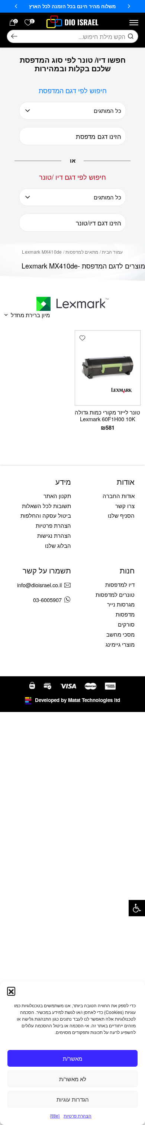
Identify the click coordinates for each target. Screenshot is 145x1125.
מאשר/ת (72, 1058)
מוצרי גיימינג (120, 644)
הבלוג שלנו (58, 545)
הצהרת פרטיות (77, 1115)
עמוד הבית (112, 251)
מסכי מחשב (120, 634)
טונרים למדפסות (115, 594)
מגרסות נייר (121, 604)
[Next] (16, 6)
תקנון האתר (57, 496)
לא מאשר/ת (72, 1079)
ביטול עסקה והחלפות (45, 515)
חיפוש (14, 36)
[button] (137, 908)
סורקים (126, 624)
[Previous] (129, 6)
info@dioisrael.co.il (39, 585)
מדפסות (125, 614)
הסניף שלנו (121, 515)
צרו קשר (125, 506)
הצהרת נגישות (54, 535)
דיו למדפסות (120, 584)
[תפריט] (133, 22)
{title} (55, 1115)
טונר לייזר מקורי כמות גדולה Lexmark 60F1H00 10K (107, 415)
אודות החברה (119, 496)
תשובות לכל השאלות (46, 506)
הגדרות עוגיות (73, 1099)
